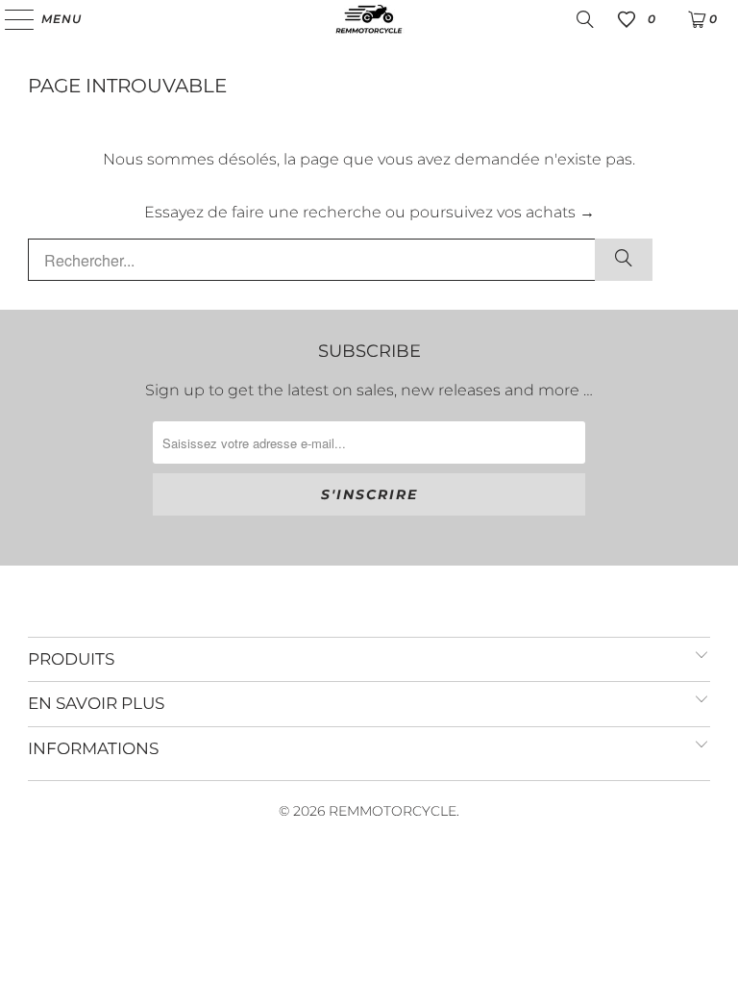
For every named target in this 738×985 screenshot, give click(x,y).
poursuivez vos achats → (502, 212)
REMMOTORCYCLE (392, 811)
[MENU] (10, 19)
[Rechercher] (623, 260)
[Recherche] (585, 19)
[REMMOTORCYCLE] (369, 19)
